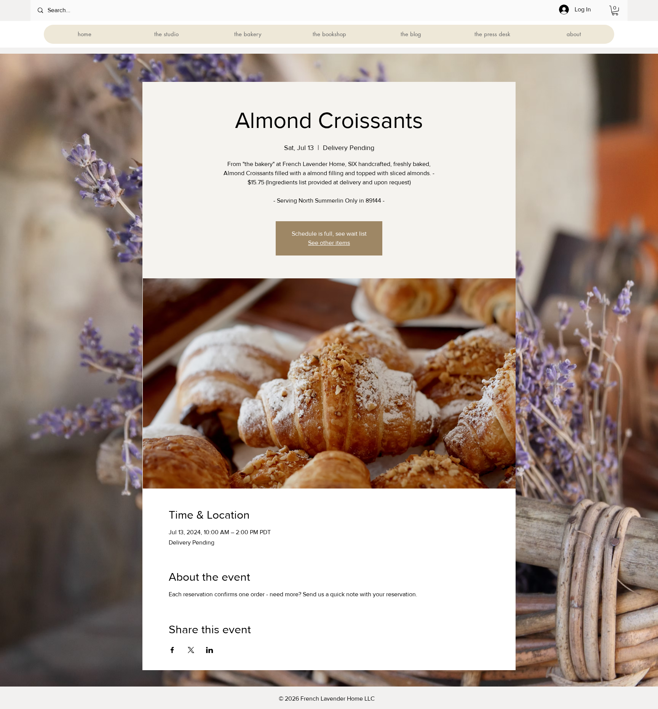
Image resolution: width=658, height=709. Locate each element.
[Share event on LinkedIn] (209, 650)
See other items (329, 243)
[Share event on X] (191, 650)
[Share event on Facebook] (172, 650)
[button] (615, 10)
